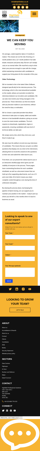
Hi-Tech (4, 369)
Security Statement (7, 350)
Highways (5, 366)
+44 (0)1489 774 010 (20, 4)
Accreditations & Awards (9, 330)
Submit (9, 281)
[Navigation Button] (34, 14)
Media (4, 347)
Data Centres (6, 363)
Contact (4, 336)
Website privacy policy (8, 353)
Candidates (5, 342)
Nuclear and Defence (8, 372)
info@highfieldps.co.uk (19, 2)
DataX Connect (6, 378)
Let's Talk (20, 310)
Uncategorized (20, 35)
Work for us (5, 333)
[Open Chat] (20, 435)
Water (3, 375)
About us (4, 327)
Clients (4, 339)
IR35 (3, 345)
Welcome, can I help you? (10, 418)
